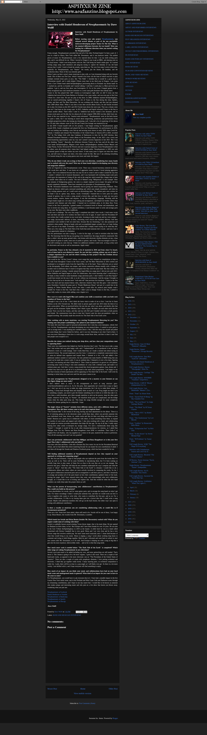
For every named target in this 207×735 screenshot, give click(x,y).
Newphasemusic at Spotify (56, 599)
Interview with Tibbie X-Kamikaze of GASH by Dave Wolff (147, 163)
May (131, 341)
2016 (130, 519)
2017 (130, 515)
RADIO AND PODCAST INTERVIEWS (139, 59)
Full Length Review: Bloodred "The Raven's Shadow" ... (141, 456)
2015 (130, 522)
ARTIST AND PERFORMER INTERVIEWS (140, 27)
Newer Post (52, 689)
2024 (130, 308)
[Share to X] (81, 612)
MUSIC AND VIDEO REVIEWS (136, 75)
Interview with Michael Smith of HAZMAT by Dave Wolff (146, 194)
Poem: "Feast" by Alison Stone (139, 393)
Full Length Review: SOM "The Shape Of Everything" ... (140, 445)
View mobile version (82, 693)
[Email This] (77, 612)
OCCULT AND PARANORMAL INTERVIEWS (141, 51)
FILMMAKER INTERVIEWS (135, 43)
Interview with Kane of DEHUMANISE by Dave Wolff (146, 261)
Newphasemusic (107, 39)
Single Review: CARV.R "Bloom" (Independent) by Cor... (140, 384)
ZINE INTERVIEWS (132, 63)
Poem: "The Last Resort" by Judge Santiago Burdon (141, 403)
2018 (130, 512)
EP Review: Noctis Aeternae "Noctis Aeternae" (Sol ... (141, 461)
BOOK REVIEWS (131, 67)
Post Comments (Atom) (87, 703)
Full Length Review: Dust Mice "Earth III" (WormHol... (140, 358)
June (131, 338)
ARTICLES (129, 86)
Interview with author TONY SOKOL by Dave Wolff (145, 135)
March (132, 491)
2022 (130, 315)
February (133, 494)
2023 (130, 311)
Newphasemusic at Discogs (56, 601)
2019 (130, 509)
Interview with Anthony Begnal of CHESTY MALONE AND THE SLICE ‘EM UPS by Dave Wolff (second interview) (146, 210)
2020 (130, 505)
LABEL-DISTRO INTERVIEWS (136, 47)
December (133, 317)
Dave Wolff (139, 114)
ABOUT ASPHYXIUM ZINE (135, 24)
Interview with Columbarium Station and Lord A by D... (139, 450)
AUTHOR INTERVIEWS (134, 31)
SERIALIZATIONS (132, 102)
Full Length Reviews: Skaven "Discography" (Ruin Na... (139, 368)
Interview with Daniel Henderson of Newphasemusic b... (141, 363)
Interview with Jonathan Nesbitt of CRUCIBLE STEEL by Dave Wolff (147, 179)
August (132, 331)
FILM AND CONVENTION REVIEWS (139, 71)
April (132, 487)
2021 (130, 502)
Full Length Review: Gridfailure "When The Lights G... (140, 482)
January (133, 498)
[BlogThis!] (79, 612)
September (134, 328)
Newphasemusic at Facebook (57, 592)
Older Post (113, 689)
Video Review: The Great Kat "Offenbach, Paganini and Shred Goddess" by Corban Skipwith (146, 228)
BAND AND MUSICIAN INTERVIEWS (67, 615)
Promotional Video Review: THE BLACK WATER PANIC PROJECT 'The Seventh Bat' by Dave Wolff (146, 245)
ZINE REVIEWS (131, 82)
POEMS (128, 94)
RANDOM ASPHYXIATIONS (135, 98)
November (134, 321)
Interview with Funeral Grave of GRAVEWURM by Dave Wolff (146, 149)
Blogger (115, 718)
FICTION (128, 90)
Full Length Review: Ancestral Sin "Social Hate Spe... (141, 477)
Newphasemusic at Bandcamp (57, 597)
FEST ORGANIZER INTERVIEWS (137, 39)
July (131, 334)
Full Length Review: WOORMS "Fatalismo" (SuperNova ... (140, 379)
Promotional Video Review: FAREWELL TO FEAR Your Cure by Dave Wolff (147, 279)
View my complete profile (142, 117)
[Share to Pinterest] (86, 612)
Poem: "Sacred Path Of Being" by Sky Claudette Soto (141, 398)
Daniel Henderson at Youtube (57, 594)
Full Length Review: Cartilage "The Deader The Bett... (141, 373)
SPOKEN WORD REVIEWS (135, 79)
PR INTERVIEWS (131, 55)
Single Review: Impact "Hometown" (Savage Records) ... (140, 351)
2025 (130, 304)
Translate (142, 538)
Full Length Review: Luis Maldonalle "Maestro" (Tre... (140, 389)
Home (82, 689)
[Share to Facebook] (84, 612)
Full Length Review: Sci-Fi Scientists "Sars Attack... (138, 472)
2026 (130, 301)
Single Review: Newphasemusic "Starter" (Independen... (140, 466)
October (133, 324)
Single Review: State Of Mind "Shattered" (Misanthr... (139, 345)
